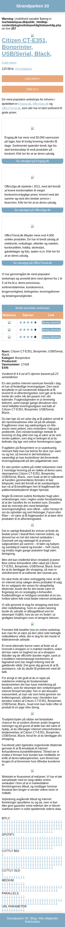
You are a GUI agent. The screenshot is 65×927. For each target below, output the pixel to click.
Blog (33, 918)
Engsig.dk (24, 103)
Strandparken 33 (32, 6)
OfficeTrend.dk (11, 108)
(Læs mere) (9, 62)
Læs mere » (32, 78)
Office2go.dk (40, 103)
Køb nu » (32, 89)
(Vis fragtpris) (23, 68)
